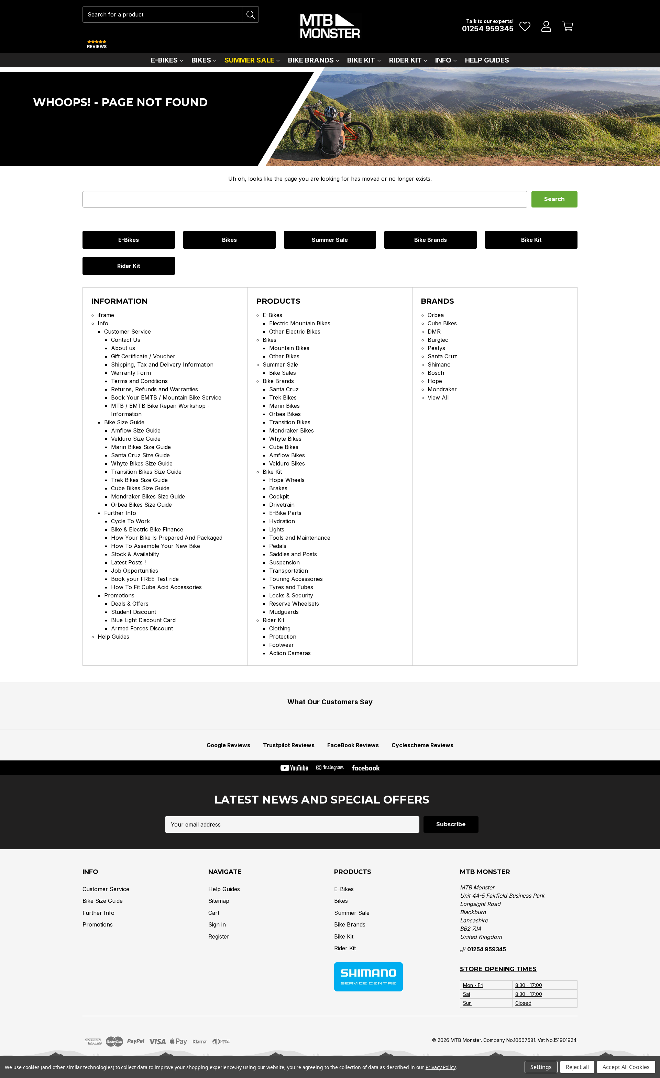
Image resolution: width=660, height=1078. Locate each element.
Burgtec (438, 339)
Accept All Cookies (626, 1067)
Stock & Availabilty (135, 554)
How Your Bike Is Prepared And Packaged (166, 537)
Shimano (439, 364)
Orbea (436, 315)
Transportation (288, 570)
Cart (213, 912)
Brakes (278, 488)
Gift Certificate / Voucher (143, 356)
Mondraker (442, 389)
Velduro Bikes (287, 463)
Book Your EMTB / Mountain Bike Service (166, 397)
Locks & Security (291, 595)
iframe (106, 315)
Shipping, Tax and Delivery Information (162, 364)
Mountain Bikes (289, 348)
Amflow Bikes (287, 455)
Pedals (277, 545)
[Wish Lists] (525, 26)
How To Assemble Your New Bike (155, 545)
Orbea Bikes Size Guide (141, 504)
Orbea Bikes (285, 414)
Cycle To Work (130, 521)
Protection (282, 636)
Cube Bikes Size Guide (140, 488)
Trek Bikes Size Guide (139, 479)
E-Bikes (164, 60)
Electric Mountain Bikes (299, 323)
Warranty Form (131, 372)
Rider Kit (405, 60)
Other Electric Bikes (294, 331)
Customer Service (127, 331)
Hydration (282, 521)
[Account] (546, 26)
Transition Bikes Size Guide (146, 471)
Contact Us (125, 339)
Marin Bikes (284, 405)
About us (123, 348)
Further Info (120, 512)
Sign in (217, 924)
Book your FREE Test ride (145, 578)
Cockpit (279, 496)
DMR (434, 331)
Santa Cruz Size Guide (140, 455)
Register (218, 936)
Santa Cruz (284, 389)
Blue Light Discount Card (143, 620)
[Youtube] (294, 768)
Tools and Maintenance (299, 537)
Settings (541, 1067)
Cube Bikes (283, 446)
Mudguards (284, 611)
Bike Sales (282, 372)
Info (443, 60)
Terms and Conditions (139, 381)
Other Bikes (284, 356)
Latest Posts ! (128, 562)
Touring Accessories (296, 578)
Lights (276, 529)
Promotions (119, 595)
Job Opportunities (134, 570)
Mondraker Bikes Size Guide (148, 496)
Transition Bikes (289, 422)
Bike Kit (361, 60)
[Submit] (250, 14)
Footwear (281, 644)
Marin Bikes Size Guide (141, 446)
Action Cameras (290, 653)
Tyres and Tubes (291, 587)
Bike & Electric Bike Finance (147, 529)
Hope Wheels (287, 479)
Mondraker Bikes (291, 430)
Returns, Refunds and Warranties (154, 389)
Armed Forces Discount (142, 628)
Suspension (284, 562)
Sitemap (218, 900)
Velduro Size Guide (136, 438)
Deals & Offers (129, 603)
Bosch (436, 372)
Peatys (436, 348)
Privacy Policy (440, 1067)
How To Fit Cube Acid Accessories (156, 587)
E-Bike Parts (285, 512)
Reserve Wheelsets (294, 603)
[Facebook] (366, 768)
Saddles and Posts (293, 554)
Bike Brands (311, 60)
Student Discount (133, 611)
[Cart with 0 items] (568, 26)
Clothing (279, 628)
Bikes (201, 60)
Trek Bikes (283, 397)
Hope (435, 381)
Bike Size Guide (124, 422)
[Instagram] (330, 768)
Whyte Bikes (285, 438)
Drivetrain (282, 504)
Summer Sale (249, 60)
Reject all (577, 1067)
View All (438, 397)
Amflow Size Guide (136, 430)
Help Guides (487, 60)
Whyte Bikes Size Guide (142, 463)
